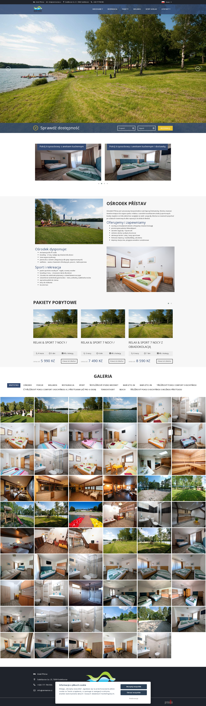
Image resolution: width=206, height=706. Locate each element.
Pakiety (125, 9)
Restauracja (68, 385)
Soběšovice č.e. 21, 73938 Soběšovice (52, 679)
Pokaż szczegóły (69, 361)
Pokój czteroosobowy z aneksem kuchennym (132, 147)
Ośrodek (27, 385)
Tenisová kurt (108, 389)
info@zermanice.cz (54, 2)
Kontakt (165, 9)
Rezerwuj (165, 128)
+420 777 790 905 (98, 2)
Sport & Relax (151, 9)
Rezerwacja (112, 9)
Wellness (137, 9)
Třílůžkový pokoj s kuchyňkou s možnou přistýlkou (156, 389)
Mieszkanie (97, 9)
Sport (82, 385)
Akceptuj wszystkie (133, 687)
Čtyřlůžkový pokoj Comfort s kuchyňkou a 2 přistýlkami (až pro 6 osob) (59, 389)
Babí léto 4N (146, 385)
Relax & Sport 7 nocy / (50, 342)
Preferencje (133, 698)
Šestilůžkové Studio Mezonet (104, 385)
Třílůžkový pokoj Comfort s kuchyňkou (176, 385)
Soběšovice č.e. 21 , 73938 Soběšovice (77, 2)
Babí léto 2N (129, 385)
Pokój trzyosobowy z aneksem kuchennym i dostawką (68, 147)
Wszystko (14, 385)
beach (122, 389)
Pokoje (39, 385)
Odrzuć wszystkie (134, 693)
